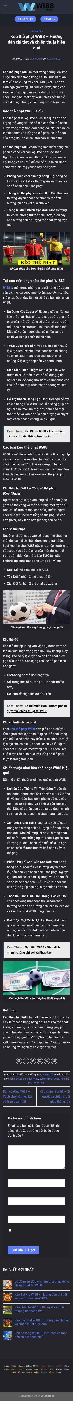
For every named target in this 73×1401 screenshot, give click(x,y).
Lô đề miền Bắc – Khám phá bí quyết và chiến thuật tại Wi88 (42, 1283)
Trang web (14, 1212)
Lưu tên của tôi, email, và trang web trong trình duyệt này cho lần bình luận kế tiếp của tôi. (36, 1236)
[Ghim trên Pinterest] (47, 1061)
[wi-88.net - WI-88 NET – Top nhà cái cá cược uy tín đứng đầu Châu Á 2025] (36, 7)
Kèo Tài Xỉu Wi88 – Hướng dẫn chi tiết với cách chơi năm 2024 (41, 1296)
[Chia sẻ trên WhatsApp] (19, 1061)
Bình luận (14, 1142)
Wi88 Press (54, 59)
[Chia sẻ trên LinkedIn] (54, 1061)
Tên (11, 1176)
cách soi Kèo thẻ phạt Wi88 (23, 1078)
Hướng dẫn (36, 31)
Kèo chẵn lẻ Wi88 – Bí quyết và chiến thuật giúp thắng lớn (55, 1096)
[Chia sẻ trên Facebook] (26, 1061)
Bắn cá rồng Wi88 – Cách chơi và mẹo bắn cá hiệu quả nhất (18, 1096)
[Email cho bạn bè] (40, 1061)
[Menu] (5, 7)
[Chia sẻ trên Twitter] (33, 1061)
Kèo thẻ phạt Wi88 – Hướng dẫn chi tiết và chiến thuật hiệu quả (42, 1322)
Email (12, 1194)
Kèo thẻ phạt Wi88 (49, 1078)
